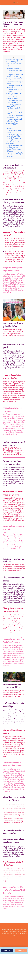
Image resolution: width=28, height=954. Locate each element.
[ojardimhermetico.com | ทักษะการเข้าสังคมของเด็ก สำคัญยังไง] (15, 2)
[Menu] (2, 3)
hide (12, 57)
